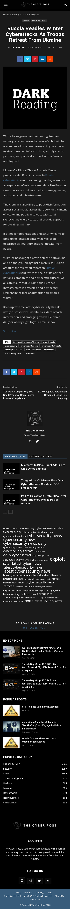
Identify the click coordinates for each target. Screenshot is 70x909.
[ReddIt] (50, 59)
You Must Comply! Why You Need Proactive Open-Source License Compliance (18, 395)
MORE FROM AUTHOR (40, 456)
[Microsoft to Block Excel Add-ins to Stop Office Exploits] (11, 468)
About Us (59, 896)
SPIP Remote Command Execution (40, 706)
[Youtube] (48, 881)
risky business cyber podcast (40, 587)
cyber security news (19, 539)
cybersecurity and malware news (37, 532)
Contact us (35, 899)
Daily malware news (39, 560)
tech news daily (11, 594)
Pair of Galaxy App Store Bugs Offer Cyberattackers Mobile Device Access (43, 499)
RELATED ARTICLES (15, 456)
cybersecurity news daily (24, 543)
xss (21, 601)
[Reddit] (30, 881)
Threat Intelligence (30, 14)
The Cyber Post (18, 47)
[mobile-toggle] (5, 4)
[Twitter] (27, 59)
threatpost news (10, 601)
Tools (49, 892)
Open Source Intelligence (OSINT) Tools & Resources (28, 896)
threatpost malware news (48, 597)
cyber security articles (14, 536)
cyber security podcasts (34, 547)
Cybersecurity (11, 346)
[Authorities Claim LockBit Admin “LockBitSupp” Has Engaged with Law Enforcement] (11, 726)
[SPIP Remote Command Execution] (11, 710)
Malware (56, 578)
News (18, 892)
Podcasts (28, 892)
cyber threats (49, 342)
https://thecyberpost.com (35, 435)
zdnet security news (48, 601)
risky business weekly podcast (35, 590)
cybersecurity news (29, 346)
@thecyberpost (35, 627)
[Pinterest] (35, 59)
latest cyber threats (13, 349)
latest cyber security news (27, 571)
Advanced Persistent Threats (26, 342)
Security (15, 14)
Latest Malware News (13, 578)
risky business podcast (12, 590)
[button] (65, 4)
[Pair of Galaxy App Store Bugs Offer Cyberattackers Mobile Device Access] (11, 499)
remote (8, 586)
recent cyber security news (36, 582)
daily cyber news (17, 555)
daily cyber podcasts (40, 555)
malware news (9, 582)
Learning (39, 892)
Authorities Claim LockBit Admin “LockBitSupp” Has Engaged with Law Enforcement (41, 725)
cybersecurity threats (51, 346)
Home (6, 14)
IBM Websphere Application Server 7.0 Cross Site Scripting (52, 395)
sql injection (55, 590)
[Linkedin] (42, 59)
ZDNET (28, 601)
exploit (57, 559)
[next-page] (10, 512)
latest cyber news (26, 563)
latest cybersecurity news (23, 567)
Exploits (7, 564)
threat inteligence (13, 353)
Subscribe (9, 331)
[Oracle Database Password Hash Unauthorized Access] (11, 742)
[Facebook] (20, 59)
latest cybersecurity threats (17, 575)
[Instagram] (31, 442)
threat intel (49, 349)
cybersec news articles (49, 528)
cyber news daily (26, 528)
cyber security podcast (12, 547)
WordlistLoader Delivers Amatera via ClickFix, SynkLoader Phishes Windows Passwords (42, 651)
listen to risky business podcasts (37, 579)
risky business (21, 587)
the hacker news (33, 349)
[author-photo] (35, 426)
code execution (10, 528)
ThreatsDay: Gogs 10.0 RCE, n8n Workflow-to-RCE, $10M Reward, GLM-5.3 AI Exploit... (44, 683)
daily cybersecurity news (16, 559)
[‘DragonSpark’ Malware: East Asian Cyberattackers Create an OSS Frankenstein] (11, 484)
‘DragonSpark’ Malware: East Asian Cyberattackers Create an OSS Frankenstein (42, 484)
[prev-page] (5, 512)
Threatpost (29, 353)
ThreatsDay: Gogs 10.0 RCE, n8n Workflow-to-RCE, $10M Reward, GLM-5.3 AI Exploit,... (44, 667)
